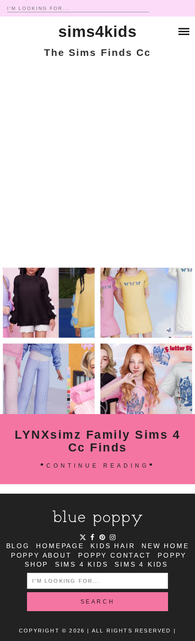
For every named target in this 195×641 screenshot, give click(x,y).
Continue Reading (97, 465)
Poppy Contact (114, 555)
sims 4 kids (81, 564)
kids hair (112, 546)
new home (165, 546)
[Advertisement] (97, 165)
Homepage (60, 546)
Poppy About (41, 555)
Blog (18, 546)
